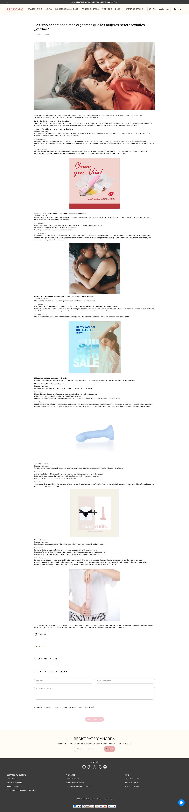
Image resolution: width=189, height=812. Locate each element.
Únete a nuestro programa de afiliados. (21, 790)
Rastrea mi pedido (132, 786)
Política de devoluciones (75, 783)
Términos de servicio (14, 786)
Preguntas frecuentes (133, 779)
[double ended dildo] (94, 595)
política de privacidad (15, 783)
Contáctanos (11, 779)
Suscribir (109, 749)
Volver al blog (41, 646)
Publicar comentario (94, 719)
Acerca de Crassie (132, 783)
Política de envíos (72, 779)
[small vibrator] (94, 183)
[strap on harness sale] (94, 347)
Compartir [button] (43, 634)
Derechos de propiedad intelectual (78, 786)
